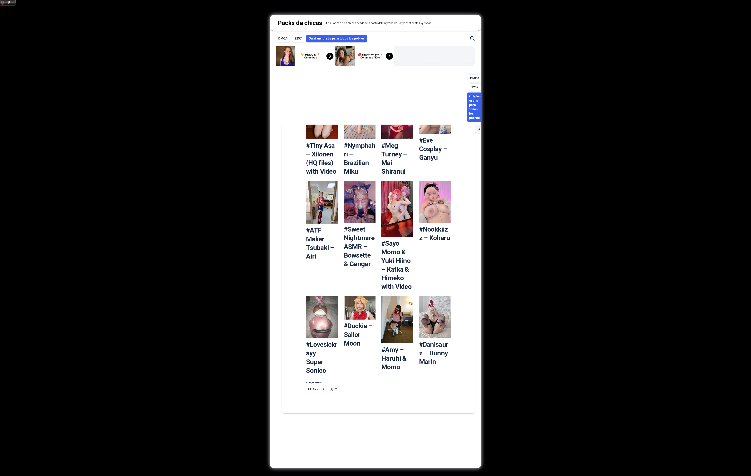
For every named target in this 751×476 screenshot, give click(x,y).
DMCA (282, 38)
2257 (298, 38)
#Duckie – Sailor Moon (358, 334)
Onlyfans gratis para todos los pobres (337, 38)
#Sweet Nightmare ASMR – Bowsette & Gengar (359, 246)
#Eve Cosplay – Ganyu (433, 148)
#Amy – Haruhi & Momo (393, 358)
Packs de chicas (300, 23)
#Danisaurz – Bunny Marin (433, 353)
